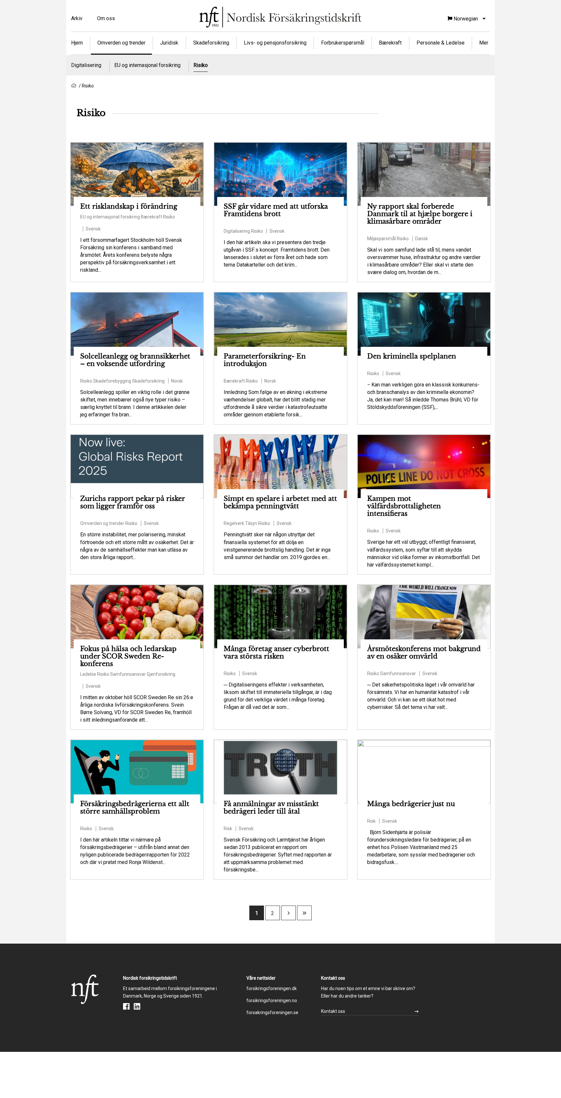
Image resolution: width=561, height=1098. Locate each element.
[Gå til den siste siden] (304, 913)
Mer (483, 43)
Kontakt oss (333, 1011)
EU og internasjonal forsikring (147, 65)
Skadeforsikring (211, 43)
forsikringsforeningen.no (271, 1000)
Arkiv (76, 18)
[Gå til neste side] (289, 913)
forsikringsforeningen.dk (271, 988)
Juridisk (169, 43)
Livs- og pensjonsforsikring (275, 43)
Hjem (77, 43)
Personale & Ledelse (441, 43)
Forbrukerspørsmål (342, 43)
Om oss (106, 18)
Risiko (200, 65)
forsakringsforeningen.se (272, 1012)
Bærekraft (390, 43)
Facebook (126, 1006)
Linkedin (137, 1006)
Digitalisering (86, 65)
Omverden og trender (121, 43)
